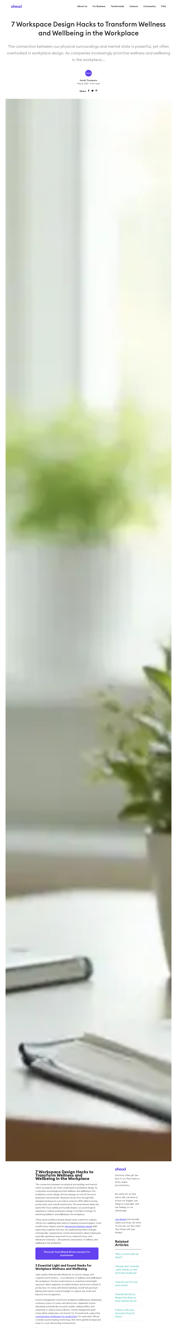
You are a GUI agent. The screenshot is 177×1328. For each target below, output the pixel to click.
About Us (82, 6)
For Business (99, 6)
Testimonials (117, 6)
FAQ (163, 6)
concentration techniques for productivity (56, 1316)
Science (134, 6)
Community (149, 6)
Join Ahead (120, 1219)
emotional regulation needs (78, 1226)
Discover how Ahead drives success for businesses (67, 1253)
